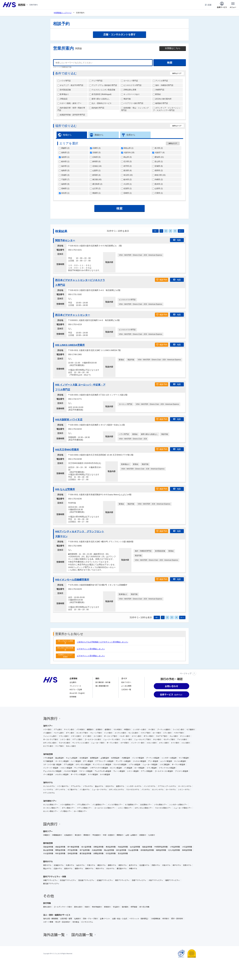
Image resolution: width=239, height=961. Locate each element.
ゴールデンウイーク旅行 (63, 907)
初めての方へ (126, 682)
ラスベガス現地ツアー (163, 808)
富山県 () (158, 161)
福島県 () (65, 170)
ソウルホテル (88, 786)
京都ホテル (156, 865)
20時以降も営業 (129, 90)
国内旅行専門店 (97, 108)
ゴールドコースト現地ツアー (104, 808)
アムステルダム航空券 (103, 771)
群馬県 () (96, 175)
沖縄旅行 (46, 835)
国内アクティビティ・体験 (54, 876)
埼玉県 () (128, 175)
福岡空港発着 (161, 850)
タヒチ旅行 (157, 739)
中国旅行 (127, 729)
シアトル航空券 (134, 764)
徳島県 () (65, 152)
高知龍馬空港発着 (147, 850)
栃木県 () (127, 179)
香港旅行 (108, 729)
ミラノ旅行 (167, 733)
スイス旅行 (97, 736)
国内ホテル (48, 861)
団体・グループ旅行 (90, 918)
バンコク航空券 (138, 758)
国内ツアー (48, 831)
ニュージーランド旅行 (111, 739)
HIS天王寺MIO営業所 (67, 449)
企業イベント (105, 918)
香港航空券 (94, 758)
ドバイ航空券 (93, 774)
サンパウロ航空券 (81, 768)
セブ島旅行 (190, 729)
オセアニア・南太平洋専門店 (71, 85)
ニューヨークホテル (99, 789)
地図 (179, 240)
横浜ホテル (101, 865)
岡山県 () (127, 157)
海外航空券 (48, 754)
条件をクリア (176, 73)
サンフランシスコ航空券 (102, 764)
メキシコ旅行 (164, 743)
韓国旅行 (90, 729)
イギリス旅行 (76, 736)
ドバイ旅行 (175, 743)
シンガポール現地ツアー (178, 804)
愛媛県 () (65, 148)
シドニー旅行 (65, 739)
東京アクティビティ (122, 880)
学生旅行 (116, 907)
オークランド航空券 (78, 774)
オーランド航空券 (178, 764)
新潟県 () (127, 170)
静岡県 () (96, 161)
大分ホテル (110, 868)
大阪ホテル (166, 865)
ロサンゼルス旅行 (49, 743)
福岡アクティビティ (172, 880)
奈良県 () (65, 193)
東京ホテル (47, 865)
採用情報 (73, 696)
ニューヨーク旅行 (97, 743)
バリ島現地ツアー (99, 804)
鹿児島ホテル (122, 868)
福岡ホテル (79, 868)
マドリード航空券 (85, 771)
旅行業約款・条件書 (102, 682)
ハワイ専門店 (65, 81)
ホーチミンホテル (184, 786)
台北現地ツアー (146, 804)
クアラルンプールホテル (167, 786)
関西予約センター (65, 240)
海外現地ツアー (50, 800)
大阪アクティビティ (156, 880)
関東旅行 (87, 835)
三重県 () (158, 193)
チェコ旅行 (174, 736)
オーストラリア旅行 (50, 739)
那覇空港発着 (98, 853)
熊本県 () (158, 184)
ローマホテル (171, 789)
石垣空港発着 (111, 853)
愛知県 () (159, 157)
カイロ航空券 (105, 774)
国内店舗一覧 (82, 934)
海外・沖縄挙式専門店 (164, 85)
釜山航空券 (59, 758)
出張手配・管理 (66, 918)
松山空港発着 (133, 850)
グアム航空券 (68, 764)
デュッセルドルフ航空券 (52, 771)
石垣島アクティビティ (68, 880)
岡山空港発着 (109, 850)
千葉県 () (65, 179)
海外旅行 (50, 718)
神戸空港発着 (85, 850)
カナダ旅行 (124, 743)
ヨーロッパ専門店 (130, 81)
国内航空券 (48, 843)
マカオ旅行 (117, 729)
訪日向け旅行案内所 (163, 99)
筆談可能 (127, 99)
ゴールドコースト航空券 (164, 771)
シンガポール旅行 (139, 729)
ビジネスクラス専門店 (132, 85)
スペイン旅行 (136, 736)
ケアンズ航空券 (146, 771)
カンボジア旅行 (82, 733)
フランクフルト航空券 (167, 768)
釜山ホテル (99, 786)
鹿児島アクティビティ (51, 883)
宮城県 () (158, 166)
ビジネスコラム (87, 922)
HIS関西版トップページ (63, 13)
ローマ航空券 (139, 768)
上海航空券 (105, 758)
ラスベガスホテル (132, 789)
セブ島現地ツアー (131, 804)
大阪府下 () (159, 152)
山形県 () (158, 188)
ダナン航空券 (88, 761)
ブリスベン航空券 (181, 771)
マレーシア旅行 (96, 733)
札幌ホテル (70, 865)
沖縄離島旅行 (57, 835)
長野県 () (158, 170)
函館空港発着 (98, 847)
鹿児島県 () (97, 184)
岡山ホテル (47, 868)
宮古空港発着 (123, 853)
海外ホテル (48, 782)
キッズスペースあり (131, 94)
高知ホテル (68, 868)
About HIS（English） (78, 693)
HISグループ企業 (76, 689)
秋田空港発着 (123, 847)
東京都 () (96, 179)
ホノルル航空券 (180, 761)
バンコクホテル (149, 786)
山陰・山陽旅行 (131, 835)
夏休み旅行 (78, 907)
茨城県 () (65, 175)
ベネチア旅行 (179, 733)
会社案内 (73, 682)
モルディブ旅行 (169, 739)
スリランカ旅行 (120, 733)
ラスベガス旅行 (64, 743)
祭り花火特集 (144, 907)
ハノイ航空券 (76, 761)
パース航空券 (48, 774)
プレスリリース (75, 686)
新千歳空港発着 (73, 847)
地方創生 (75, 922)
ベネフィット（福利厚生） (139, 918)
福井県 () (65, 166)
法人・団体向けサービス (101, 103)
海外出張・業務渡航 (50, 918)
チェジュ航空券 (71, 758)
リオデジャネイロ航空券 (99, 768)
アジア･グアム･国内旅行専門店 (104, 85)
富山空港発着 (48, 850)
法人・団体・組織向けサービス (56, 914)
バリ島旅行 (47, 733)
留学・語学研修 (177, 918)
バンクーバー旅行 (137, 743)
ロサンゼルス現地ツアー (144, 808)
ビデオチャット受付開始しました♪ (91, 649)
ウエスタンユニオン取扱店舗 (103, 90)
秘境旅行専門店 (161, 103)
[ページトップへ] (194, 673)
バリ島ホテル (85, 789)
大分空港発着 (48, 853)
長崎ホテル (89, 868)
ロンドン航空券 (116, 768)
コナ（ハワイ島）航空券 (52, 764)
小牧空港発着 (175, 847)
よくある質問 (126, 686)
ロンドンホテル (158, 789)
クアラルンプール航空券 (104, 761)
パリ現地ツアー (66, 811)
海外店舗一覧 (54, 934)
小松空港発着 (187, 847)
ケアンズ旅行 (77, 739)
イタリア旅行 (145, 733)
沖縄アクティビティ (50, 880)
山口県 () (96, 188)
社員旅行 (77, 918)
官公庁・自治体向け (62, 922)
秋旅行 (87, 907)
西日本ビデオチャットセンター (72, 315)
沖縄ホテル (133, 868)
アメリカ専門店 (161, 81)
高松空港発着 (121, 850)
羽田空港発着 (48, 847)
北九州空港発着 (174, 850)
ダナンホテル (60, 789)
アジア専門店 (96, 81)
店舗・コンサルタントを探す (119, 34)
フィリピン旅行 (178, 729)
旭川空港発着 (86, 847)
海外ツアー (48, 725)
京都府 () (96, 152)
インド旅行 (108, 733)
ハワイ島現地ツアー (67, 804)
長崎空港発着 (187, 850)
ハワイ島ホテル (63, 786)
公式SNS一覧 (126, 689)
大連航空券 (126, 758)
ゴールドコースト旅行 (93, 739)
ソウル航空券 (48, 758)
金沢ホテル (133, 865)
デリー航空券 (153, 761)
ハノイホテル (48, 789)
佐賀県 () (127, 188)
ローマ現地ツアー (80, 811)
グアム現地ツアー (83, 804)
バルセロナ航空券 (70, 771)
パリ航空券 (128, 768)
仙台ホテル (80, 865)
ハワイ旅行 (47, 729)
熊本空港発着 (60, 853)
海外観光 (125, 907)
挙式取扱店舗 (65, 90)
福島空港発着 (147, 847)
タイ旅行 (151, 729)
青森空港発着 (111, 847)
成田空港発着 (60, 847)
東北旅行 (78, 835)
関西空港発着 (60, 850)
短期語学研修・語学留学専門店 (72, 115)
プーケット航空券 (152, 758)
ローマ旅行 (157, 733)
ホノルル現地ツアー (50, 804)
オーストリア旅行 (110, 736)
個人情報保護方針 (102, 686)
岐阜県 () (65, 161)
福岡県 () (65, 184)
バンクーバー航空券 (50, 768)
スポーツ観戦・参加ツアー (70, 103)
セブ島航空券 (48, 761)
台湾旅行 (99, 729)
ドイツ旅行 (87, 736)
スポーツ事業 (48, 922)
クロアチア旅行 (161, 736)
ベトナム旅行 (59, 733)
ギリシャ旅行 (185, 736)
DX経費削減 (155, 918)
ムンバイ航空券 (166, 761)
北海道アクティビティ (105, 880)
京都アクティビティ (139, 880)
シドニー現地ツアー (125, 808)
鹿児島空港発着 (85, 853)
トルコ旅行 (185, 743)
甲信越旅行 (96, 835)
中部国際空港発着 (161, 847)
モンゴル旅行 (133, 733)
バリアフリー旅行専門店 (133, 103)
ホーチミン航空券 (62, 761)
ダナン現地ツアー (68, 808)
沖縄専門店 (159, 90)
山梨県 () (96, 170)
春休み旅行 (47, 907)
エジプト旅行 (48, 746)
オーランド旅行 (112, 743)
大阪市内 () (128, 152)
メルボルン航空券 (61, 774)
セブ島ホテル (72, 789)
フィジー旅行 (127, 739)
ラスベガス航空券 (119, 764)
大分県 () (127, 184)
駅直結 (158, 94)
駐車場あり (64, 94)
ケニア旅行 (59, 746)
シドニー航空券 (133, 771)
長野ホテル (122, 865)
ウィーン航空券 (119, 771)
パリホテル (145, 789)
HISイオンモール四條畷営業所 (72, 579)
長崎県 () (65, 188)
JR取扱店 (63, 99)
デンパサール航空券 (123, 761)
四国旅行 (142, 835)
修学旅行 (165, 918)
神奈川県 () (159, 175)
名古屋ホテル (144, 865)
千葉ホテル (91, 865)
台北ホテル (110, 786)
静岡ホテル (112, 865)
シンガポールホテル (134, 786)
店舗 (209, 4)
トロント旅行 (152, 743)
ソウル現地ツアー (160, 804)
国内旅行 (50, 823)
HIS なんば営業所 (65, 489)
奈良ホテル (187, 865)
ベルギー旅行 (124, 736)
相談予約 (163, 280)
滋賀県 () (65, 157)
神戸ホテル (177, 865)
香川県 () (158, 148)
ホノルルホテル (49, 786)
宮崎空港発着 (72, 853)
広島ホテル (58, 868)
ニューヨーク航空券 (149, 764)
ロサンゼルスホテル (116, 789)
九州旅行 (151, 835)
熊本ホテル (100, 868)
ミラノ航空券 (152, 768)
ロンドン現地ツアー (50, 811)
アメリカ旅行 (182, 739)
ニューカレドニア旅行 (142, 739)
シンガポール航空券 (169, 758)
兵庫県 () (96, 148)
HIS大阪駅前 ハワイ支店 (68, 419)
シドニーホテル (184, 789)
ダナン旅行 (70, 733)
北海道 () (96, 166)
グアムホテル (76, 786)
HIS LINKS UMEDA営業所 (70, 345)
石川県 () (127, 161)
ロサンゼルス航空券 (83, 764)
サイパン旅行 (69, 729)
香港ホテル (120, 786)
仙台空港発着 (135, 847)
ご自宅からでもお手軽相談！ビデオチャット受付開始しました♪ (102, 642)
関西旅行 (120, 835)
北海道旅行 (68, 835)
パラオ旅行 (80, 729)
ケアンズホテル (49, 793)
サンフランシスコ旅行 (80, 743)
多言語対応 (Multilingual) (101, 94)
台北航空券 (84, 758)
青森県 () (96, 193)
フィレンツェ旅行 (49, 736)
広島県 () (96, 157)
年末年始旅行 (97, 907)
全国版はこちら (172, 48)
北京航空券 (115, 758)
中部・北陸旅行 (109, 835)
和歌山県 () (128, 148)
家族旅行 (107, 907)
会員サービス (222, 7)
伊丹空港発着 (72, 850)
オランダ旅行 (149, 736)
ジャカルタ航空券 (139, 761)
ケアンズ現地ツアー (84, 808)
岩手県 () (127, 166)
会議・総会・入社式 (119, 918)
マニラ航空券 (184, 758)
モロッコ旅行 (71, 746)
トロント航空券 (66, 768)
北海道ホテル (59, 865)
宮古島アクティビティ (86, 880)
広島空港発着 (97, 850)
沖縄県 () (158, 179)
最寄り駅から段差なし (100, 99)
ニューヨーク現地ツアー (183, 808)
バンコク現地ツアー (115, 804)
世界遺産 (134, 907)
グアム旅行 (58, 729)
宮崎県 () (127, 193)
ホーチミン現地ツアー (51, 808)
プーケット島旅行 (163, 729)
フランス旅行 (64, 736)
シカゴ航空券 (165, 764)
